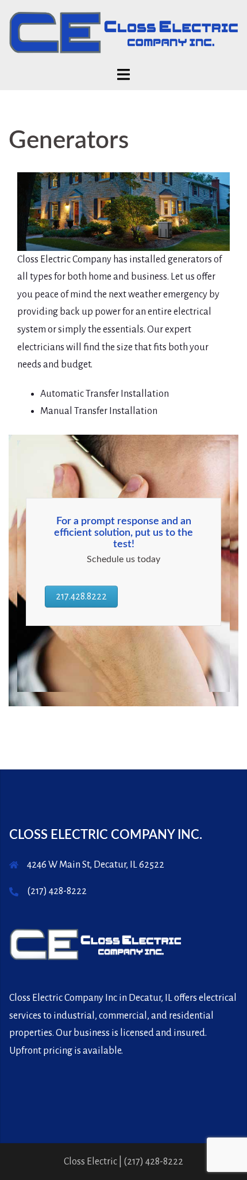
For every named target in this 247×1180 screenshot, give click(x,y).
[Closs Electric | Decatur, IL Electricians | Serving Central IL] (123, 32)
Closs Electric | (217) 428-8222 (123, 1161)
